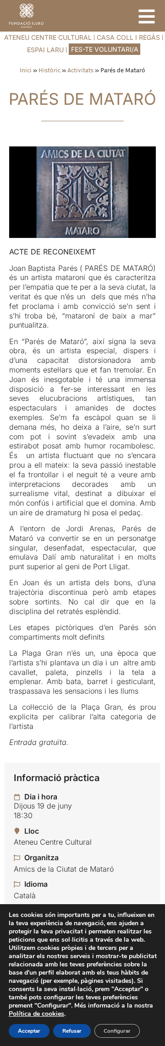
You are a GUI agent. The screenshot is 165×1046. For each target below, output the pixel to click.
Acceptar (29, 1031)
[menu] (147, 16)
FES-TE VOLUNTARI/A (104, 49)
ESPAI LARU (45, 50)
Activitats (80, 70)
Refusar (72, 1031)
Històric (49, 70)
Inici (26, 70)
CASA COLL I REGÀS (128, 37)
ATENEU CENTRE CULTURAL (48, 37)
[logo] (26, 16)
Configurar (117, 1031)
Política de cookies (36, 1013)
